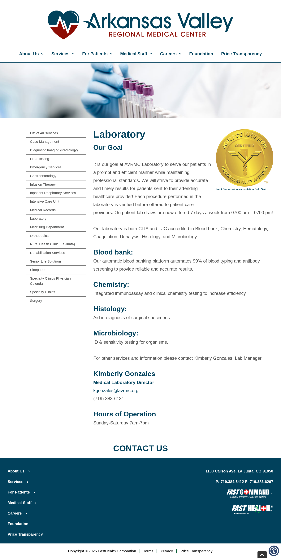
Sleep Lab (37, 270)
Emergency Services (46, 167)
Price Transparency (241, 53)
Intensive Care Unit (44, 201)
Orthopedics (39, 236)
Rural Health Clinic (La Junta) (52, 244)
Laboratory (38, 218)
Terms (148, 551)
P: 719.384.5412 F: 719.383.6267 (244, 482)
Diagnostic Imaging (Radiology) (54, 150)
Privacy (167, 551)
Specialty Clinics (42, 292)
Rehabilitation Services (47, 253)
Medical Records (43, 210)
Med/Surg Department (47, 227)
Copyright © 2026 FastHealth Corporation (102, 551)
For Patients (95, 53)
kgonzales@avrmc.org (115, 390)
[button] (274, 551)
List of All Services (44, 133)
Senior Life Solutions (46, 261)
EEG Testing (39, 159)
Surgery (36, 301)
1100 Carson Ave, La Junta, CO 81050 (239, 471)
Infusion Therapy (43, 184)
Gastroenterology (43, 176)
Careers (168, 53)
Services (60, 53)
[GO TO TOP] (262, 554)
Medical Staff (133, 53)
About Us (29, 53)
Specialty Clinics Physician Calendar (50, 281)
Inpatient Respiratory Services (53, 193)
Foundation (201, 53)
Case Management (44, 142)
